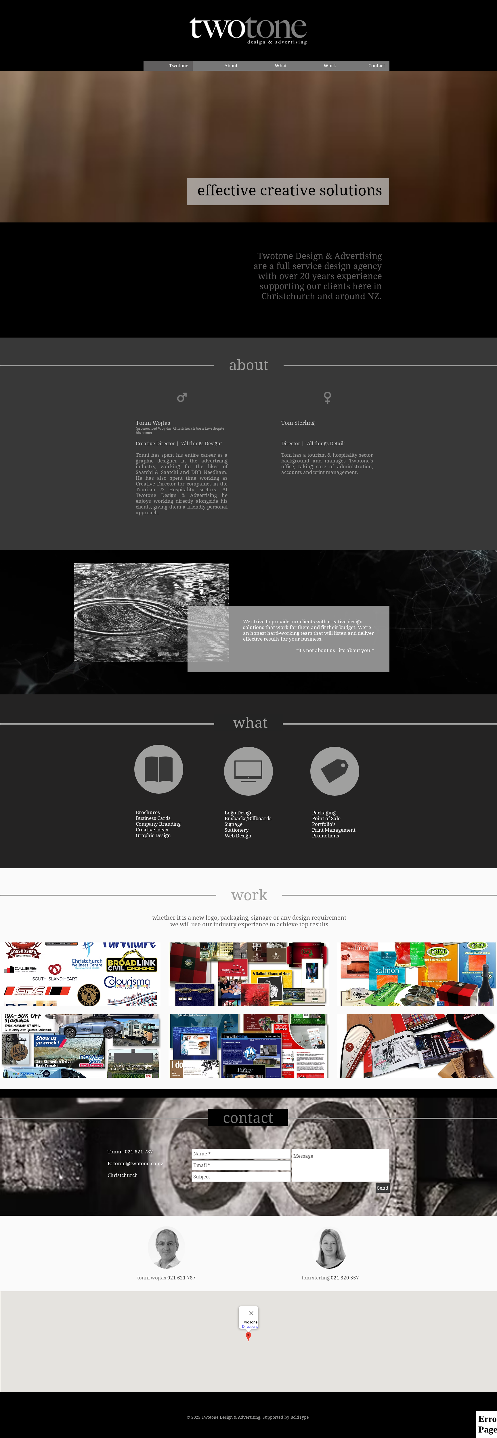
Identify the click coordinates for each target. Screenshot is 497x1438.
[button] (80, 974)
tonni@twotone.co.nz (138, 1163)
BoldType (299, 1417)
